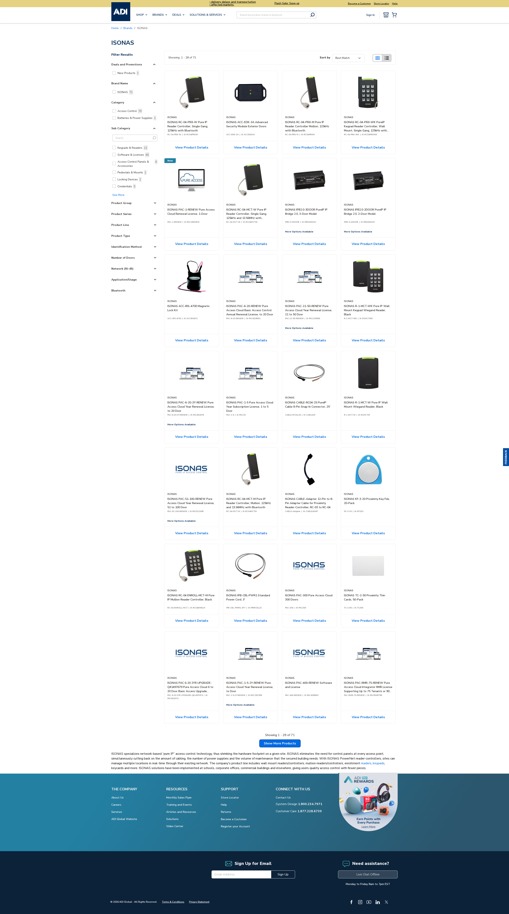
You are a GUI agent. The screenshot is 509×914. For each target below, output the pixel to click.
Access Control (130, 111)
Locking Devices (129, 179)
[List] (386, 58)
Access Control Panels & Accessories (137, 164)
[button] (506, 457)
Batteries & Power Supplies (137, 118)
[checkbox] (114, 73)
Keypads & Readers (132, 148)
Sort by (325, 57)
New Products (128, 73)
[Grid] (377, 58)
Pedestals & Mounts (132, 172)
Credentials (126, 186)
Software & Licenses (133, 155)
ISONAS (125, 92)
